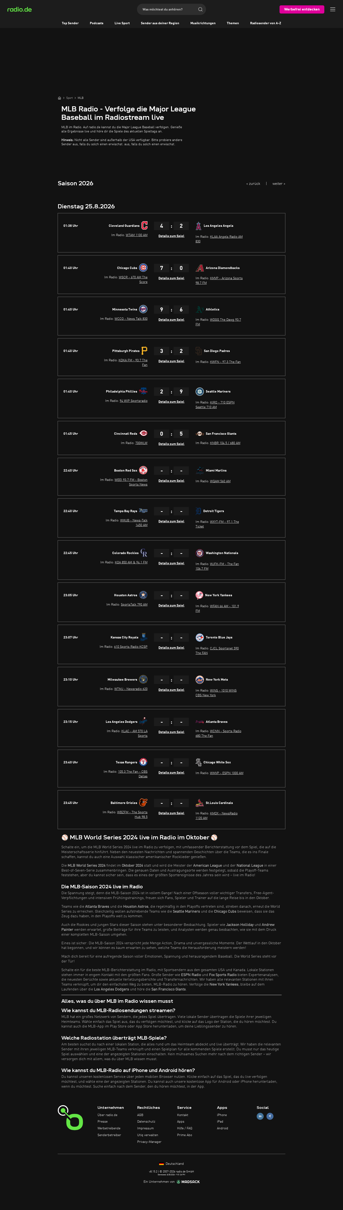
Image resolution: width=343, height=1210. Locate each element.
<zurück (253, 184)
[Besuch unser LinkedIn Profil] (260, 1116)
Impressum (145, 1128)
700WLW (141, 443)
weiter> (279, 184)
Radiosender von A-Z (265, 23)
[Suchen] (200, 9)
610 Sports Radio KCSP (130, 646)
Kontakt (182, 1115)
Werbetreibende (109, 1128)
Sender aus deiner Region (160, 23)
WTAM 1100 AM (136, 235)
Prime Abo (184, 1135)
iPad (220, 1121)
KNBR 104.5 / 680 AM (225, 443)
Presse (103, 1121)
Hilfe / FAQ (184, 1128)
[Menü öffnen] (333, 9)
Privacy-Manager (149, 1142)
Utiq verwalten (147, 1135)
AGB (140, 1115)
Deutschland (174, 1163)
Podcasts (96, 23)
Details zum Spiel (171, 236)
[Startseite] (59, 98)
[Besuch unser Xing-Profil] (270, 1116)
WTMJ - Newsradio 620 (130, 689)
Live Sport (122, 23)
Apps (180, 1121)
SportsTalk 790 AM (134, 604)
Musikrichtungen (203, 23)
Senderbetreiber (109, 1135)
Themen (233, 23)
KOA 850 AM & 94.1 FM (131, 562)
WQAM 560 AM (220, 481)
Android (222, 1128)
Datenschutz (146, 1121)
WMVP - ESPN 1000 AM (226, 773)
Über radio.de (107, 1115)
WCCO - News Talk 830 (131, 319)
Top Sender (70, 23)
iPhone (222, 1115)
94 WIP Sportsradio (133, 401)
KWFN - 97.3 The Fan (225, 362)
